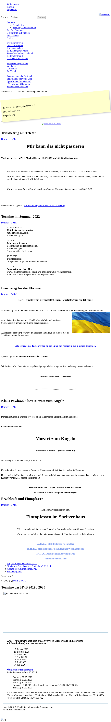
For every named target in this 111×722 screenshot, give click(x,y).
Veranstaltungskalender (17, 63)
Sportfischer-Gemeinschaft (19, 81)
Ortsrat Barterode (15, 45)
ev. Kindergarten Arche (17, 50)
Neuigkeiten (18, 25)
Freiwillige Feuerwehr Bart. (19, 79)
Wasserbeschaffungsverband (20, 53)
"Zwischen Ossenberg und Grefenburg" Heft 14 (29, 566)
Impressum (12, 9)
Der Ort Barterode (15, 30)
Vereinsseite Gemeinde (17, 86)
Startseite (11, 22)
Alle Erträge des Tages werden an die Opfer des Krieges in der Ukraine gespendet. (55, 346)
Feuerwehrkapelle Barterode (20, 76)
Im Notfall (11, 71)
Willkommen (13, 4)
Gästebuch (12, 68)
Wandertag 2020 (14, 571)
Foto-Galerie (12, 35)
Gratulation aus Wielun (17, 58)
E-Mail (14, 139)
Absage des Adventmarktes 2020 (22, 569)
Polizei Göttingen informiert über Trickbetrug (44, 205)
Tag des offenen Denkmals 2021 (22, 563)
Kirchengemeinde (15, 48)
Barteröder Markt (15, 56)
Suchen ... (5, 17)
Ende (23, 581)
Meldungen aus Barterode (24, 27)
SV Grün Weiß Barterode (18, 84)
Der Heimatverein (15, 43)
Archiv (10, 38)
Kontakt (10, 7)
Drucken (5, 139)
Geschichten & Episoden (18, 33)
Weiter (18, 581)
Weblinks (11, 66)
